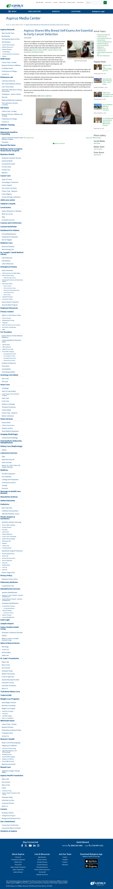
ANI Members (6, 42)
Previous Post (29, 138)
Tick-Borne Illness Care (10, 691)
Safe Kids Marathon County (10, 514)
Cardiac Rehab (6, 410)
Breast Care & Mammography (11, 742)
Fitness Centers (7, 312)
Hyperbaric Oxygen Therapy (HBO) (11, 771)
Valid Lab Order (7, 462)
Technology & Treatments (10, 182)
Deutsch (25, 883)
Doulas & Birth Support (8, 757)
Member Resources (7, 47)
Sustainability (6, 369)
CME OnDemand (7, 258)
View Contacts (98, 149)
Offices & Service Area (8, 425)
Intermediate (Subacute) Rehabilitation (11, 442)
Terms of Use (41, 881)
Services (56, 11)
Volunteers (65, 864)
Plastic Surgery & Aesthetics (7, 518)
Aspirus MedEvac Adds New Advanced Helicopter (107, 107)
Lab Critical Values (8, 87)
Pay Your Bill (42, 872)
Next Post (89, 138)
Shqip (55, 883)
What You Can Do (7, 214)
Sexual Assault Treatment (10, 302)
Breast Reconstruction (8, 558)
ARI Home (4, 108)
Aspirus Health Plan (18, 869)
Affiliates (59, 881)
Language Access (27, 881)
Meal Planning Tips (8, 249)
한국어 (40, 883)
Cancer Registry (7, 194)
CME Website (6, 261)
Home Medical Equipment (10, 431)
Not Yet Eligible (7, 240)
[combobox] (94, 2)
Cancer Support (7, 185)
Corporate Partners (8, 803)
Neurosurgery (6, 652)
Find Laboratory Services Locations (10, 104)
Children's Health (7, 204)
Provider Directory (42, 862)
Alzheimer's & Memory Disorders (12, 632)
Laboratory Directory (8, 81)
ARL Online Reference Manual (11, 84)
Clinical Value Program (8, 45)
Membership (6, 36)
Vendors (65, 881)
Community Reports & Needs (11, 828)
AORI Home (5, 59)
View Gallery (97, 138)
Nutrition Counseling (8, 705)
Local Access (5, 207)
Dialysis (4, 450)
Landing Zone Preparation (10, 479)
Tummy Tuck (5, 545)
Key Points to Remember (9, 327)
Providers (65, 859)
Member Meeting (7, 49)
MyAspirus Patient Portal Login (91, 856)
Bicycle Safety (7, 286)
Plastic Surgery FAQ (8, 572)
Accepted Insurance (8, 220)
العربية (30, 883)
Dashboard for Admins (9, 230)
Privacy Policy (6, 575)
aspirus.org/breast (46, 96)
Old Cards (5, 381)
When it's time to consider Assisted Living (10, 639)
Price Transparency (51, 881)
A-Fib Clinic (5, 401)
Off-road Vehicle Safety (10, 288)
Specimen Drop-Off (8, 459)
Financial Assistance (42, 867)
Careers (55, 2)
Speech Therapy (6, 615)
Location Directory (42, 864)
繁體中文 (19, 883)
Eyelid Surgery (6, 565)
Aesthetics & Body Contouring (11, 522)
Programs (5, 322)
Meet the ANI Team (8, 33)
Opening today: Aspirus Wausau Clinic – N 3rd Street (107, 81)
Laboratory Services (8, 453)
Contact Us (48, 2)
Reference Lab (6, 77)
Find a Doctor (34, 11)
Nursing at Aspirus (8, 813)
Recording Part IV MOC (9, 356)
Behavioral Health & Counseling (8, 133)
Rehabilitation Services (10, 589)
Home (8, 25)
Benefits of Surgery (7, 711)
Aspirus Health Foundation (11, 775)
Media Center (71, 2)
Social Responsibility (8, 372)
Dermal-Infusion (6, 527)
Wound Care (5, 767)
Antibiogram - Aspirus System (11, 94)
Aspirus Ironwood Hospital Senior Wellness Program (12, 138)
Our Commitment (7, 821)
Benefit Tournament (8, 674)
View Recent (97, 155)
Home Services (6, 419)
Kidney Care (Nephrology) (11, 446)
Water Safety (7, 294)
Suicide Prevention (7, 297)
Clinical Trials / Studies (9, 62)
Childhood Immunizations (10, 511)
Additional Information (9, 360)
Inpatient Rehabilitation (9, 592)
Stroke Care (5, 649)
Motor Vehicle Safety (8, 275)
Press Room (80, 2)
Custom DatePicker (8, 227)
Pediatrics (4, 504)
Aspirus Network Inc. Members (12, 211)
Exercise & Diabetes (8, 246)
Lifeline (4, 635)
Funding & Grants (7, 68)
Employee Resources (9, 308)
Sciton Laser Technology (9, 536)
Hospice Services (7, 428)
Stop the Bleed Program (10, 305)
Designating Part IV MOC (10, 354)
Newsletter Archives (9, 497)
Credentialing (6, 52)
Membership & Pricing (8, 320)
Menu (14, 11)
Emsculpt (4, 529)
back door (4, 128)
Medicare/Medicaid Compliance (12, 100)
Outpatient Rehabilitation (10, 603)
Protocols (5, 488)
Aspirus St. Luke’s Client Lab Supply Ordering (11, 466)
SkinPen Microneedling (8, 539)
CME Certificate (6, 347)
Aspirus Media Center (17, 25)
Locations (75, 11)
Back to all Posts (59, 143)
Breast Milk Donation (8, 761)
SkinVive (4, 543)
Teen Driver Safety (7, 299)
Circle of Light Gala (8, 676)
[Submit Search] (105, 2)
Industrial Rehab (7, 161)
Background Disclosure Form (11, 818)
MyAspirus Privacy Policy (10, 579)
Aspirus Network (7, 29)
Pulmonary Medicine (9, 582)
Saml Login (5, 620)
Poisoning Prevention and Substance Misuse (12, 280)
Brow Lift (4, 563)
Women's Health (7, 739)
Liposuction (5, 532)
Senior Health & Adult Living (9, 628)
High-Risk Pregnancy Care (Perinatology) (9, 751)
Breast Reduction (7, 560)
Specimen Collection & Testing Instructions (12, 90)
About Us (5, 688)
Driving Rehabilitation (9, 608)
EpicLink (4, 97)
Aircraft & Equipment (8, 473)
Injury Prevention (7, 270)
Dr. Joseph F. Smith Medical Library (11, 253)
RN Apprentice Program (8, 815)
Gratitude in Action (8, 682)
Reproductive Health (8, 764)
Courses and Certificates (10, 223)
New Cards (5, 378)
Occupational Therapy (8, 606)
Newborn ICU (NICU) (8, 759)
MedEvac (4, 470)
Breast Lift (5, 556)
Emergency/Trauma (8, 267)
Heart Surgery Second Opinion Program (10, 394)
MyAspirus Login (98, 11)
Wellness (5, 172)
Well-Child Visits (7, 508)
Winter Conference (8, 416)
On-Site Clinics (6, 167)
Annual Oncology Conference (11, 197)
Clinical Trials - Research (9, 191)
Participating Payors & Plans (11, 39)
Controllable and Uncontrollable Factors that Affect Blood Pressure (108, 121)
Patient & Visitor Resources (42, 869)
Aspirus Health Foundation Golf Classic (11, 793)
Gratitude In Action (8, 800)
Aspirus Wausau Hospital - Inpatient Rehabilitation (12, 599)
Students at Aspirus (8, 831)
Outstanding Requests (9, 234)
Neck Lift (4, 569)
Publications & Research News (11, 730)
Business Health (7, 154)
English (8, 883)
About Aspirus (18, 854)
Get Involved (6, 668)
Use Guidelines (6, 476)
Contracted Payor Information (10, 54)
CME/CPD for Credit (7, 349)
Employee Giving (7, 671)
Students (65, 862)
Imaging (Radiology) (9, 434)
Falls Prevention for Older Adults (11, 273)
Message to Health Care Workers (10, 492)
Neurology (5, 647)
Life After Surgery (7, 716)
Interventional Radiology (10, 438)
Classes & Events (42, 859)
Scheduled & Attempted (10, 237)
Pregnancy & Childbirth (9, 745)
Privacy (34, 881)
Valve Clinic (5, 398)
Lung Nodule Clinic (8, 586)
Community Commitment (18, 859)
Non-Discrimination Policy (13, 881)
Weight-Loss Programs (9, 699)
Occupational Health (8, 164)
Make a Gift (62, 2)
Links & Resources (7, 263)
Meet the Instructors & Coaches (11, 325)
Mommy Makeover (7, 534)
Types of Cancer (7, 179)
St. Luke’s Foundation (9, 658)
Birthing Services (7, 754)
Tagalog (60, 883)
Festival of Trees (7, 791)
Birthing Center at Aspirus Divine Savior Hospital (11, 150)
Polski (51, 883)
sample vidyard (7, 623)
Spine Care (5, 655)
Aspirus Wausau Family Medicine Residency (12, 336)
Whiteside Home (7, 721)
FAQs (3, 217)
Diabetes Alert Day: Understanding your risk (107, 67)
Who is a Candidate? (8, 718)
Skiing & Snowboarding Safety (12, 290)
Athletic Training (7, 125)
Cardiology (5, 388)
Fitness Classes (6, 318)
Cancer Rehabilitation (8, 617)
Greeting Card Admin (9, 375)
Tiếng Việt (46, 883)
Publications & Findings (9, 71)
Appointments (42, 857)
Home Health (6, 422)
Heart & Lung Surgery (9, 391)
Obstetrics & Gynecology (9, 748)
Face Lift (4, 567)
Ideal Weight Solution (9, 702)
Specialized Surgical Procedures (12, 551)
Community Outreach (9, 482)
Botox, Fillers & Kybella (8, 525)
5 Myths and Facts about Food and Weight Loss (108, 94)
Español (13, 883)
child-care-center (7, 200)
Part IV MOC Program (8, 351)
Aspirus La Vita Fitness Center (11, 315)
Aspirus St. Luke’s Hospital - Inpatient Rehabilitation (12, 596)
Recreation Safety (7, 283)
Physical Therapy (7, 610)
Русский (35, 883)
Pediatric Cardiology (8, 404)
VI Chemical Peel (6, 548)
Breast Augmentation (8, 553)
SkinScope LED (6, 541)
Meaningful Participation (10, 358)
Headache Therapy (8, 612)
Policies (4, 56)
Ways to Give (6, 665)
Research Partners (8, 727)
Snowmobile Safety (9, 292)
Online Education (7, 500)
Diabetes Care (6, 243)
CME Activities (6, 345)
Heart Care (5, 384)
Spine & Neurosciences (10, 643)
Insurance (5, 713)
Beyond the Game (8, 145)
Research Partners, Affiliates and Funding (12, 115)
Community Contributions (10, 825)
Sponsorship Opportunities (10, 680)
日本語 (65, 883)
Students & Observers (9, 363)
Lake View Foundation (9, 685)
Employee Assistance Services (11, 158)
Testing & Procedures (9, 407)
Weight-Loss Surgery (8, 708)
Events (4, 788)
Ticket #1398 (5, 695)
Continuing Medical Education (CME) (11, 341)
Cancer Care (5, 176)
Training (4, 485)
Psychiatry (5, 142)
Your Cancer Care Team (9, 188)
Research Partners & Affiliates (11, 65)
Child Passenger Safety (10, 277)
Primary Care (6, 170)
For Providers (6, 332)
